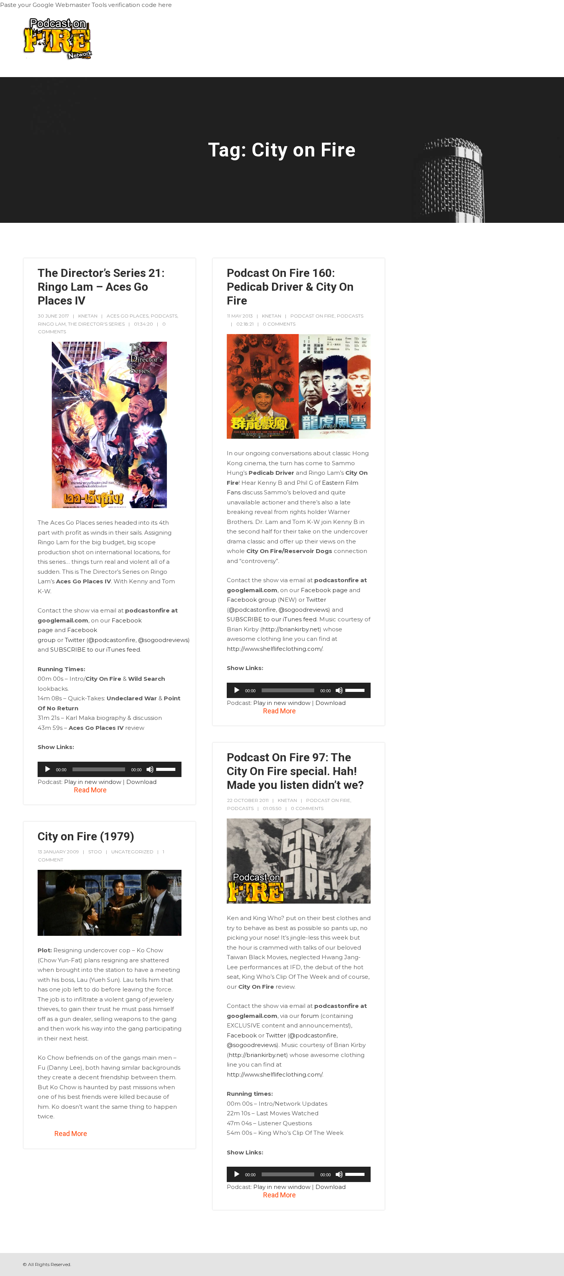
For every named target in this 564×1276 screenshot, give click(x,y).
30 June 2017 (53, 316)
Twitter (75, 640)
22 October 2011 (248, 800)
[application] (109, 769)
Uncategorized (132, 852)
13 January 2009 (58, 852)
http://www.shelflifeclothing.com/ (274, 648)
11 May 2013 (240, 316)
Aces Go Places (127, 316)
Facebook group (251, 599)
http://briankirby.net (291, 629)
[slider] (167, 768)
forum (310, 1015)
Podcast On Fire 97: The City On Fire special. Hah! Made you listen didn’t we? (295, 771)
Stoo (95, 852)
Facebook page (324, 590)
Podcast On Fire (312, 316)
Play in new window (92, 781)
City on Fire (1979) (86, 836)
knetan (87, 316)
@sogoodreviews (163, 640)
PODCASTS (164, 316)
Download (141, 781)
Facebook (242, 1035)
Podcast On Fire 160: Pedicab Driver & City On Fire (290, 286)
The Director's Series (96, 324)
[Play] (47, 769)
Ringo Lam (52, 324)
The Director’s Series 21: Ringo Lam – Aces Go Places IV (101, 286)
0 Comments (279, 324)
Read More (90, 790)
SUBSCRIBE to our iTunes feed (95, 649)
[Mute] (150, 769)
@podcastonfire (111, 640)
